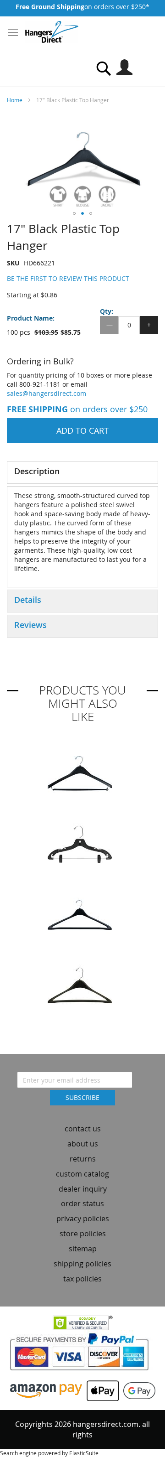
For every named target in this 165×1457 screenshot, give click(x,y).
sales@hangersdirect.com (46, 393)
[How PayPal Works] (83, 1354)
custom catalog (82, 1174)
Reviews (30, 624)
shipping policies (82, 1264)
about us (82, 1144)
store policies (83, 1234)
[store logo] (51, 32)
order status (82, 1203)
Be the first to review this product (68, 278)
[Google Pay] (137, 1390)
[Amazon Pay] (46, 1390)
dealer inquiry (83, 1189)
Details (27, 599)
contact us (83, 1129)
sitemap (83, 1249)
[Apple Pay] (100, 1390)
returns (83, 1159)
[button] (74, 213)
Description (37, 471)
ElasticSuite (84, 1453)
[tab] (82, 472)
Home (14, 100)
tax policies (82, 1279)
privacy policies (82, 1218)
